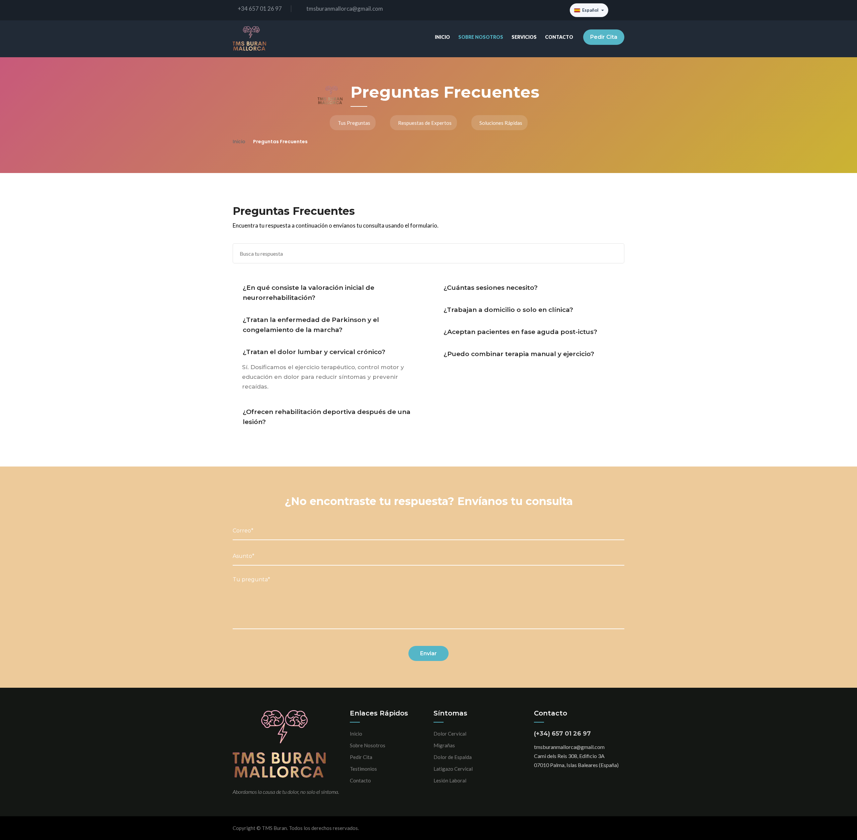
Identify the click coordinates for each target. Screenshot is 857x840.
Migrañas (444, 745)
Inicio (442, 37)
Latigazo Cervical (453, 769)
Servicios (524, 37)
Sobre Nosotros (480, 37)
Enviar (428, 653)
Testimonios (363, 769)
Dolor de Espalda (453, 757)
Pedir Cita (603, 37)
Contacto (559, 37)
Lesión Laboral (450, 780)
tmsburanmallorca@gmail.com (344, 8)
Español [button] (590, 10)
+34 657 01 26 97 (260, 8)
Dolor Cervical (450, 734)
